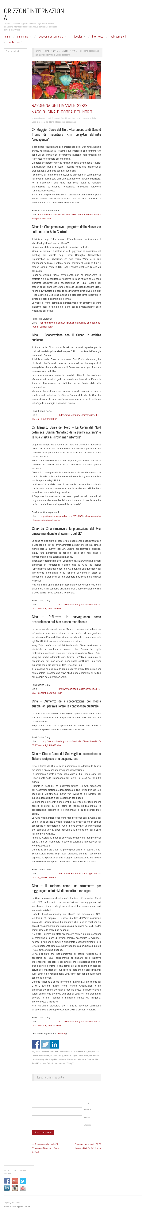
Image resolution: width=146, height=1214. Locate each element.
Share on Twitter (45, 1044)
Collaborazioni (118, 36)
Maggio (65, 50)
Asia (94, 118)
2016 (55, 50)
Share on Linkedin (54, 1044)
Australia (54, 1051)
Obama (90, 1059)
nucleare (62, 1059)
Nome (87, 1109)
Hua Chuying (38, 1059)
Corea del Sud (80, 1051)
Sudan (54, 1063)
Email (87, 1117)
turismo (62, 1063)
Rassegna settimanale (50, 36)
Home (7, 36)
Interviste (97, 36)
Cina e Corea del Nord (43, 121)
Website (87, 1124)
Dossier (78, 36)
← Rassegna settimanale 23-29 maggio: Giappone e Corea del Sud (45, 1147)
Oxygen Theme (22, 1206)
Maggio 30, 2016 (62, 118)
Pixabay (62, 1033)
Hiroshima (94, 1055)
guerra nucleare (81, 1055)
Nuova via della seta (76, 1059)
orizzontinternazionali (41, 118)
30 (73, 50)
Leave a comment (80, 118)
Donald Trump (56, 1055)
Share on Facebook (36, 1044)
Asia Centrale (42, 1051)
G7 (71, 1055)
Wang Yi (70, 1063)
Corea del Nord (66, 1051)
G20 (66, 1055)
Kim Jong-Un (51, 1059)
